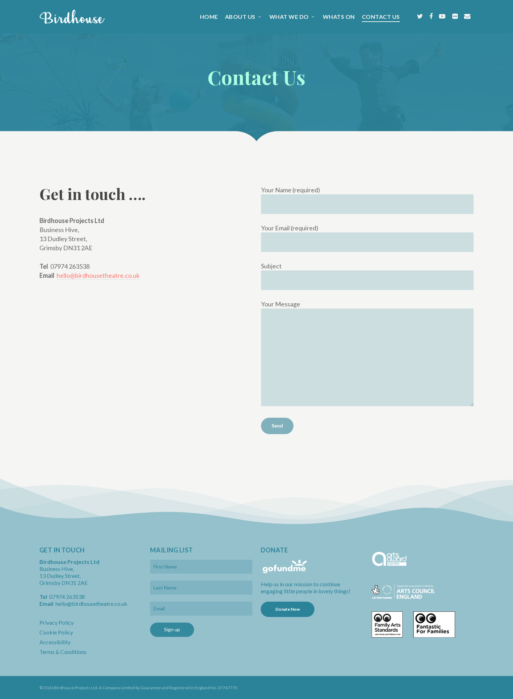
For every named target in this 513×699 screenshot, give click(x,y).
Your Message (280, 304)
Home (209, 17)
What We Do (289, 17)
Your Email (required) (289, 228)
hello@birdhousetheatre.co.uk (98, 275)
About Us (240, 17)
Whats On (339, 17)
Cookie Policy (56, 632)
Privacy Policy (56, 622)
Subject (271, 266)
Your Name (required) (290, 190)
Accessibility (54, 642)
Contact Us (381, 17)
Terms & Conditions (63, 651)
